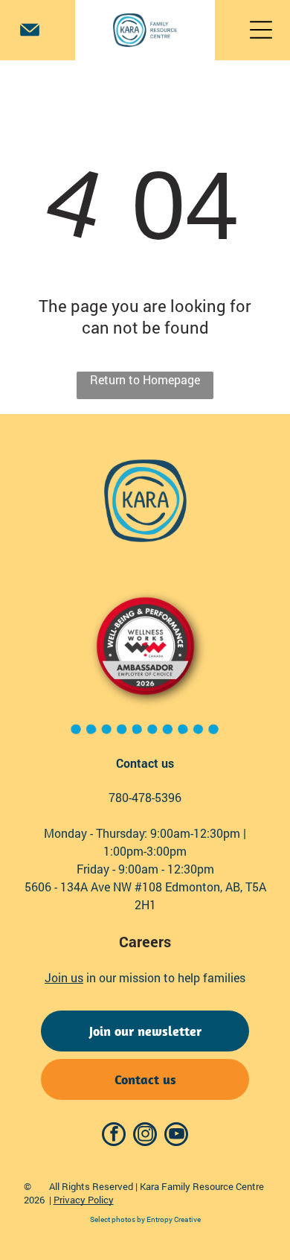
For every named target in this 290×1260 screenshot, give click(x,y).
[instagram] (145, 1136)
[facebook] (114, 1136)
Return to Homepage (145, 379)
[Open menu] (261, 30)
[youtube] (176, 1136)
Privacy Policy (84, 1199)
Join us (64, 977)
